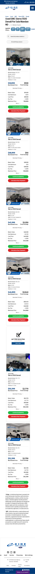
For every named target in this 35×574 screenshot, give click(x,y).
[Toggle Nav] (32, 8)
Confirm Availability (18, 107)
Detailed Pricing (17, 88)
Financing (19, 555)
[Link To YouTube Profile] (11, 552)
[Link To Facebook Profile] (8, 552)
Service (12, 555)
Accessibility (27, 565)
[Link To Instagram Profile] (14, 552)
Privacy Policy (20, 565)
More (17, 103)
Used (5, 555)
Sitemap (14, 565)
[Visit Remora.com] (26, 570)
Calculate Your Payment (18, 111)
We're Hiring (28, 555)
